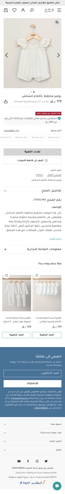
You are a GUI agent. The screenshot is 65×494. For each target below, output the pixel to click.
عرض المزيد (55, 239)
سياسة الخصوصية (19, 398)
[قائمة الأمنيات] (37, 276)
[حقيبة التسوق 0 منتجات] (6, 10)
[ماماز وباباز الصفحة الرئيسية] (49, 10)
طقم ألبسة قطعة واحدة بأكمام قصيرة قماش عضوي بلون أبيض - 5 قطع (47, 320)
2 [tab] (31, 92)
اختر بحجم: (56, 131)
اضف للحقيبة (47, 335)
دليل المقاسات (11, 131)
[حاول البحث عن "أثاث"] (32, 10)
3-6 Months (37, 137)
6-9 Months (21, 137)
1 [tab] (34, 92)
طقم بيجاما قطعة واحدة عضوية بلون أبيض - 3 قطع (17, 320)
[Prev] (58, 55)
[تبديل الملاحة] (59, 10)
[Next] (6, 55)
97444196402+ (41, 408)
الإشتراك (32, 383)
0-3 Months (54, 137)
